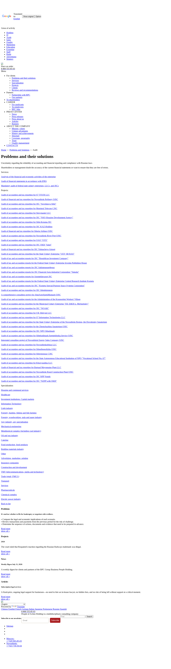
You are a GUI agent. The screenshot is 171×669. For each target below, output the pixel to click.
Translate (21, 607)
